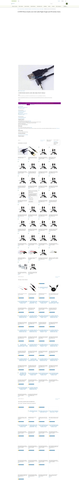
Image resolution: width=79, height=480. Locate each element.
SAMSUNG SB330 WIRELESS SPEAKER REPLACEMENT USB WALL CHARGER (22, 259)
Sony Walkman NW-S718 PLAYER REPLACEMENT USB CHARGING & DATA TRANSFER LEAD (43, 187)
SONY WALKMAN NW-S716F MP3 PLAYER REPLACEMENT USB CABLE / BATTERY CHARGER (23, 172)
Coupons (53, 6)
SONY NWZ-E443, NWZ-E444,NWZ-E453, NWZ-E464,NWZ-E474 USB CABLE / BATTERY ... (32, 273)
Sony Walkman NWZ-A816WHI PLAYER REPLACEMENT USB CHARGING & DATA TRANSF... (22, 187)
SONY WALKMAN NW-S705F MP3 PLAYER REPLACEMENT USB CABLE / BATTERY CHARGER (33, 244)
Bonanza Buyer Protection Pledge (23, 134)
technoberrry (55, 141)
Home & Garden (27, 6)
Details (31, 127)
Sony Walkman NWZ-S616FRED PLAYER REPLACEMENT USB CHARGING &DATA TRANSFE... (53, 201)
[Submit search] (67, 4)
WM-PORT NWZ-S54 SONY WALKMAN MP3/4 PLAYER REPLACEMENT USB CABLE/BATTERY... (52, 158)
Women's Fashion (14, 6)
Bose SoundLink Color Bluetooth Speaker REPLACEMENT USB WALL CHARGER (22, 273)
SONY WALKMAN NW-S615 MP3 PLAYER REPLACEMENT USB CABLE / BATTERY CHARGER (23, 244)
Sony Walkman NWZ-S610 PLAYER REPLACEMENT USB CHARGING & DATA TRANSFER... (32, 215)
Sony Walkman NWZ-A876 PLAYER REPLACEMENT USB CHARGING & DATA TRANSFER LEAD (43, 201)
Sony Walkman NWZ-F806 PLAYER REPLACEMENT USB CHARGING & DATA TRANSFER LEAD (32, 187)
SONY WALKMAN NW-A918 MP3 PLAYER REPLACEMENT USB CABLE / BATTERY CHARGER (54, 244)
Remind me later (24, 104)
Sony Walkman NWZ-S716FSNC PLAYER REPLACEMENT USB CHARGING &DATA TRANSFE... (22, 230)
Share (28, 104)
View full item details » (21, 118)
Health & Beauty (33, 6)
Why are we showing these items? (43, 140)
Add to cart (19, 101)
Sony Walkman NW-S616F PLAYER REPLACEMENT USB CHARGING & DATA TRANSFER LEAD (53, 215)
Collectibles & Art (39, 6)
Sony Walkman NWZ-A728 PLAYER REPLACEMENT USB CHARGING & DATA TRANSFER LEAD (53, 187)
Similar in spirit (31, 198)
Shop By (65, 6)
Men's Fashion (21, 6)
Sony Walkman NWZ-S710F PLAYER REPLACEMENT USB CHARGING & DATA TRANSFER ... (22, 201)
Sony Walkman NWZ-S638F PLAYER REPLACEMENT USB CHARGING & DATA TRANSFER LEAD (43, 259)
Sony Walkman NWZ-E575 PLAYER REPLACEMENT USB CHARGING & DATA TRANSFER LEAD (43, 215)
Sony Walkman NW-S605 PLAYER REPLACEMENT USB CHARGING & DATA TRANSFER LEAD (53, 172)
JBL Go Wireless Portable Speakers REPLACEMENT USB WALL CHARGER (32, 259)
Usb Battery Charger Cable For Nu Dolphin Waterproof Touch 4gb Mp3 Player (32, 158)
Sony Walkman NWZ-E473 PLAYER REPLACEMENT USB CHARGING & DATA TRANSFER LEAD (32, 230)
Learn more (51, 103)
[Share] (18, 105)
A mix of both (31, 197)
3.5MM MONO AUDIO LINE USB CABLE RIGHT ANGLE (22, 157)
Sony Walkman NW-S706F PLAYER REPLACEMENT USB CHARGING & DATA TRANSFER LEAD (43, 230)
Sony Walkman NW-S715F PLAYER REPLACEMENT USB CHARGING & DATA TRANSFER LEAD (43, 172)
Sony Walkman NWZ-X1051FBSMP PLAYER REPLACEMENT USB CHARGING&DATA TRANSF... (53, 230)
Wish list (20, 104)
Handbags (45, 6)
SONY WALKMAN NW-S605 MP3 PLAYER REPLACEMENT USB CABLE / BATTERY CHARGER (43, 158)
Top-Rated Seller (20, 106)
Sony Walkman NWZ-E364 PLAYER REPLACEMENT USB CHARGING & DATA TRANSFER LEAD (22, 215)
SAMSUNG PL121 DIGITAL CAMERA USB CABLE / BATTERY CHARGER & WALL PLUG (53, 259)
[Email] (20, 105)
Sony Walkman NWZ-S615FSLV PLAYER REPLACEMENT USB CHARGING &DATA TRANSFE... (32, 172)
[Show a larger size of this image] (39, 90)
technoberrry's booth (21, 108)
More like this (32, 104)
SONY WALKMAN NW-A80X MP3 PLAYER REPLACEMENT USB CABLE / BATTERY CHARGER (43, 244)
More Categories (58, 6)
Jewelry (49, 6)
